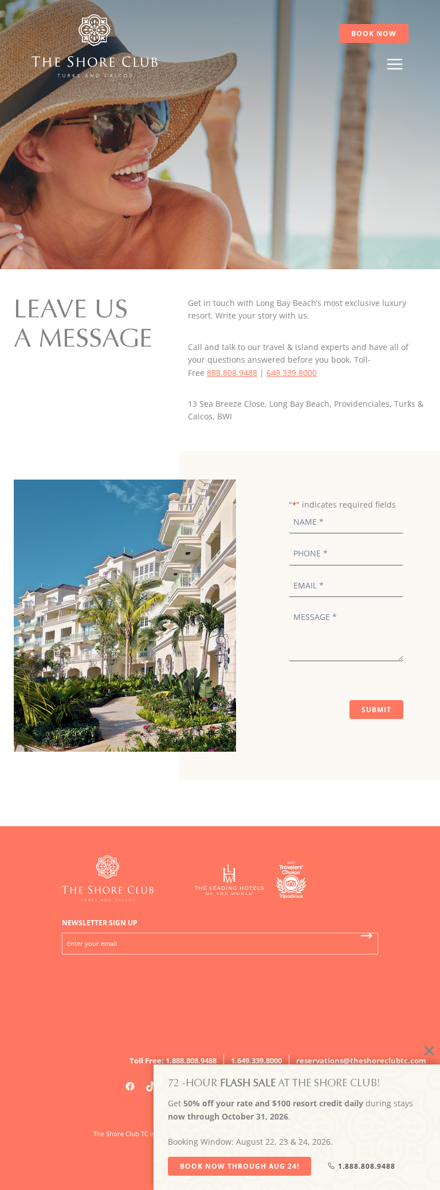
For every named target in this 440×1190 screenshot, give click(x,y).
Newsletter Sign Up (100, 923)
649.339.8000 (291, 372)
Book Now (373, 33)
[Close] (429, 1051)
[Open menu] (394, 64)
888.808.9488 (232, 372)
